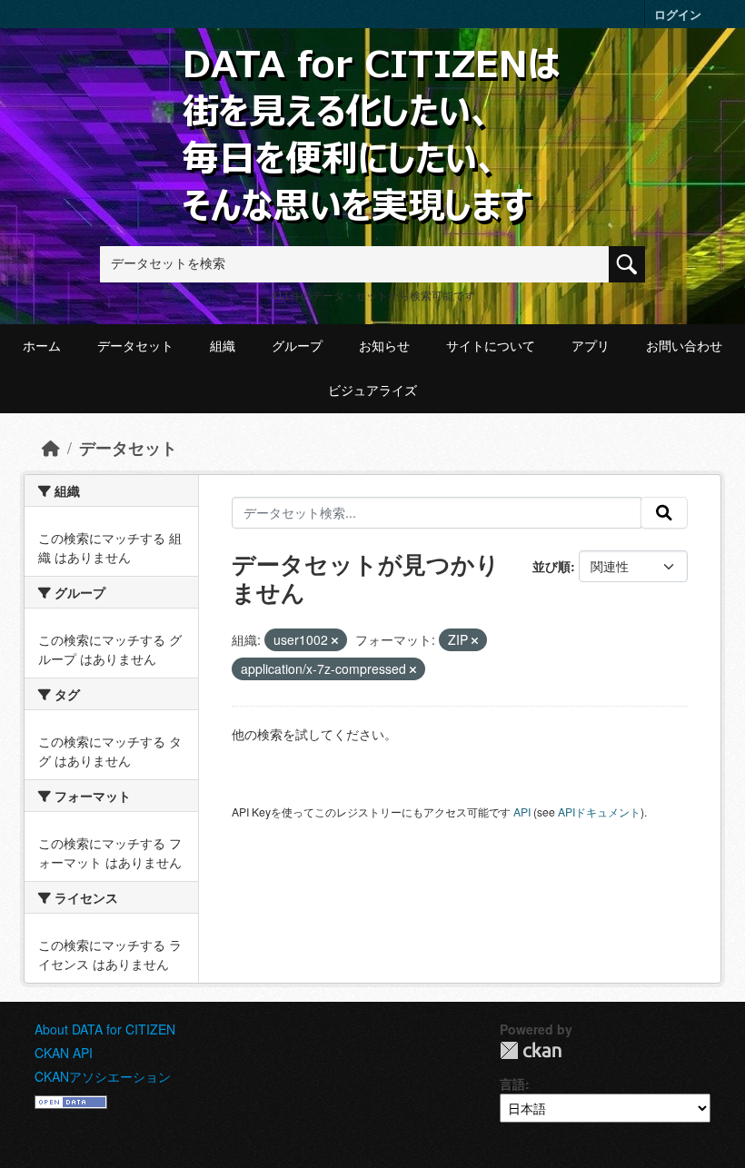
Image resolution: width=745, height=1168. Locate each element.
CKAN (530, 1050)
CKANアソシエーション (103, 1076)
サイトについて (490, 346)
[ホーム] (51, 447)
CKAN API (64, 1053)
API (522, 811)
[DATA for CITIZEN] (372, 75)
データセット (135, 346)
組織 (222, 346)
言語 (512, 1083)
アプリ (590, 346)
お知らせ (384, 346)
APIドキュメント (599, 811)
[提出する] (664, 513)
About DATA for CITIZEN (105, 1029)
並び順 (551, 566)
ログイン (677, 14)
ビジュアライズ (372, 390)
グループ (297, 346)
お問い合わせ (684, 346)
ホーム (42, 346)
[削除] (335, 640)
